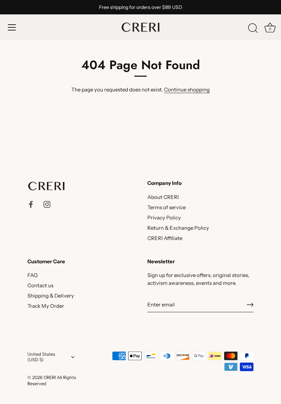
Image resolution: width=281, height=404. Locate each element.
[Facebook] (30, 204)
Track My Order (45, 306)
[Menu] (12, 27)
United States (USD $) (41, 357)
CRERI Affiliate (164, 238)
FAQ (32, 275)
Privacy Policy (164, 217)
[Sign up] (250, 304)
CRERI (50, 377)
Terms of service (166, 207)
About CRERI (163, 197)
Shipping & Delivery (50, 295)
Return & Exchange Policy (178, 228)
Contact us (40, 285)
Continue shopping (187, 89)
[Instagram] (47, 204)
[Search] (252, 28)
